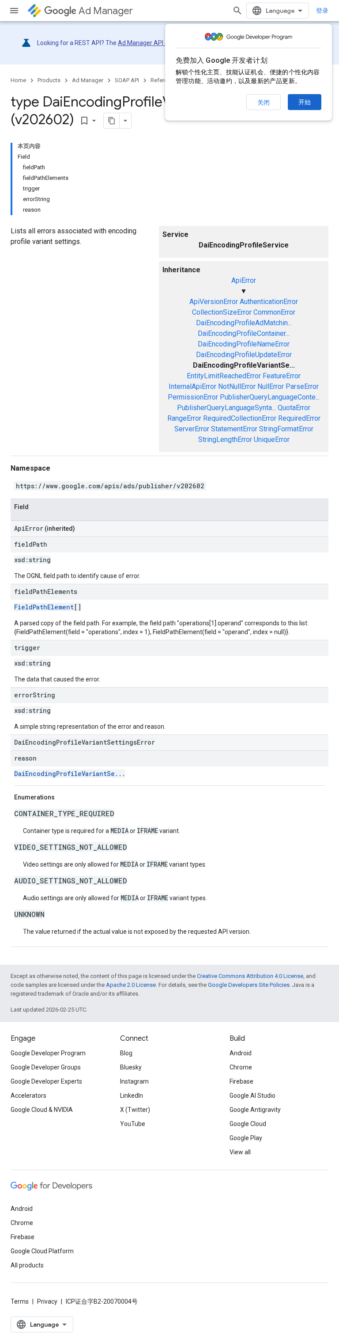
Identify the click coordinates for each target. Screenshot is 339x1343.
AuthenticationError (269, 301)
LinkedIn (131, 1095)
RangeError (184, 418)
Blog (126, 1053)
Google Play (246, 1137)
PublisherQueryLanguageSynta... (226, 407)
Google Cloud (248, 1123)
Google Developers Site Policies (249, 985)
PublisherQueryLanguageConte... (270, 397)
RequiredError (299, 418)
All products (27, 1265)
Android (241, 1053)
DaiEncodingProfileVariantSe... (69, 773)
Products (49, 80)
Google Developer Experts (46, 1081)
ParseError (302, 386)
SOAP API (127, 80)
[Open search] (237, 10)
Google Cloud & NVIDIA (42, 1109)
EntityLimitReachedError (224, 376)
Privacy (47, 1301)
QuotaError (294, 407)
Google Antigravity (255, 1109)
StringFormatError (286, 429)
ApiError (243, 280)
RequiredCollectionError (239, 418)
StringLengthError (225, 439)
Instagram (134, 1081)
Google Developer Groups (46, 1067)
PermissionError (193, 397)
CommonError (274, 312)
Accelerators (28, 1095)
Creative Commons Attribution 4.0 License (250, 976)
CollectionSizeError (222, 312)
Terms (20, 1301)
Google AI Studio (252, 1095)
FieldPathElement (44, 607)
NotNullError (237, 386)
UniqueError (272, 439)
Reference (164, 80)
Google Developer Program (48, 1053)
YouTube (132, 1123)
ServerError (191, 429)
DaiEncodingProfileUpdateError (244, 354)
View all (240, 1152)
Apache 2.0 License (131, 985)
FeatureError (282, 376)
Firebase (241, 1081)
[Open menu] (14, 10)
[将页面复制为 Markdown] (112, 120)
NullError (270, 386)
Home (18, 80)
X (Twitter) (135, 1109)
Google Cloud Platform (42, 1251)
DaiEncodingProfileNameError (244, 344)
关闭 (263, 103)
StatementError (234, 429)
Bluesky (131, 1067)
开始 (304, 102)
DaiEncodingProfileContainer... (244, 333)
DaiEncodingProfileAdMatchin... (244, 323)
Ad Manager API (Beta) (150, 42)
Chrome (241, 1067)
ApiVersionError (213, 301)
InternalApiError (192, 386)
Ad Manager (106, 11)
